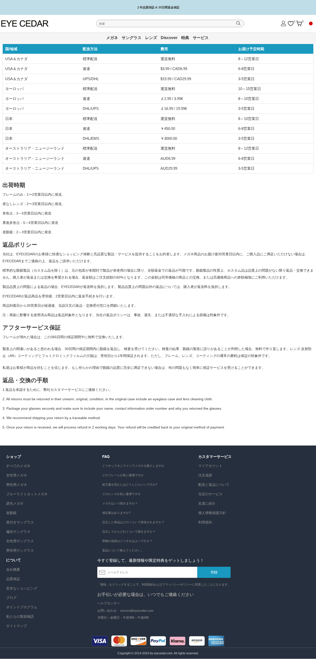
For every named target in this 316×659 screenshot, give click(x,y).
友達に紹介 (207, 503)
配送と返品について (213, 485)
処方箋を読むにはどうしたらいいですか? (129, 484)
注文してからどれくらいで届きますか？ (129, 531)
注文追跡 (205, 475)
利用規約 (205, 522)
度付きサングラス (20, 522)
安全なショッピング (21, 588)
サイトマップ (16, 626)
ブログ (11, 598)
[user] (283, 23)
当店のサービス (210, 494)
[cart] (299, 23)
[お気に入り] (291, 23)
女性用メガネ (16, 475)
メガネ (112, 38)
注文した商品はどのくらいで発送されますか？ (133, 522)
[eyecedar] (31, 23)
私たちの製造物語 (20, 616)
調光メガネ (14, 503)
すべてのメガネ (18, 466)
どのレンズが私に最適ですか (121, 494)
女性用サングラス (20, 541)
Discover (169, 38)
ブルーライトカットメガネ (27, 494)
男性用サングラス (20, 550)
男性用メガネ (16, 485)
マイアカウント (210, 466)
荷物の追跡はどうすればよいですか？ (127, 541)
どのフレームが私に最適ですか (123, 475)
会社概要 (13, 569)
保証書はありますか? (116, 513)
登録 (214, 572)
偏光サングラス (18, 532)
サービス (201, 38)
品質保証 (13, 579)
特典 (185, 38)
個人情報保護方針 (212, 513)
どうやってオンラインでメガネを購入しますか (133, 466)
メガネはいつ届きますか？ (120, 503)
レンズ (151, 38)
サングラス (131, 38)
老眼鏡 (11, 513)
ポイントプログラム (21, 607)
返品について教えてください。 (123, 550)
